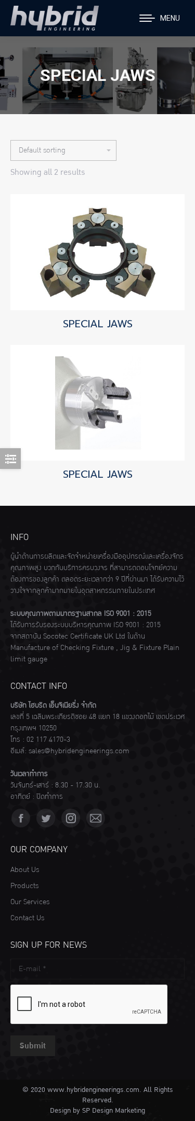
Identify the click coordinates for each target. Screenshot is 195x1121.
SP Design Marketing (113, 1110)
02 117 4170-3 (48, 739)
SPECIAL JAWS (98, 323)
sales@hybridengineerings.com (79, 751)
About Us (24, 870)
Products (24, 886)
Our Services (29, 902)
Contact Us (27, 918)
